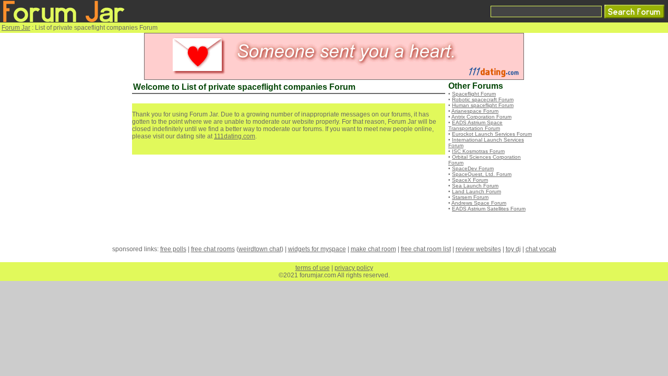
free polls (173, 249)
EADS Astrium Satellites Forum (489, 209)
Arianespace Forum (474, 111)
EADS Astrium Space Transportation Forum (475, 125)
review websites (478, 249)
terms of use (312, 268)
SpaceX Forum (470, 180)
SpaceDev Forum (473, 168)
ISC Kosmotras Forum (478, 151)
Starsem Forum (470, 197)
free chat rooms (213, 249)
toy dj (513, 249)
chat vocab (541, 249)
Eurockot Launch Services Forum (492, 134)
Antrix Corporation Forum (481, 117)
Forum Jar (16, 27)
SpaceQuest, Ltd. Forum (481, 174)
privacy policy (354, 268)
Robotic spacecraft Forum (483, 99)
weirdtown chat (259, 249)
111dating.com (234, 136)
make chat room (373, 249)
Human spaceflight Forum (483, 105)
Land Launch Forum (476, 191)
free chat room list (426, 249)
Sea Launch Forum (475, 186)
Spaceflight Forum (474, 94)
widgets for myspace (317, 249)
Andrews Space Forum (478, 203)
